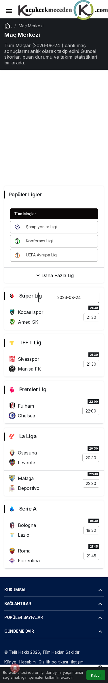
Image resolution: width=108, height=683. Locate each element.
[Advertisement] (54, 128)
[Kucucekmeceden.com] (62, 11)
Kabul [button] (96, 675)
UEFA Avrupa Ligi (41, 254)
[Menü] (9, 11)
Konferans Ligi (39, 240)
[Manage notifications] (15, 668)
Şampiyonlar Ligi (41, 226)
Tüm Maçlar (25, 213)
